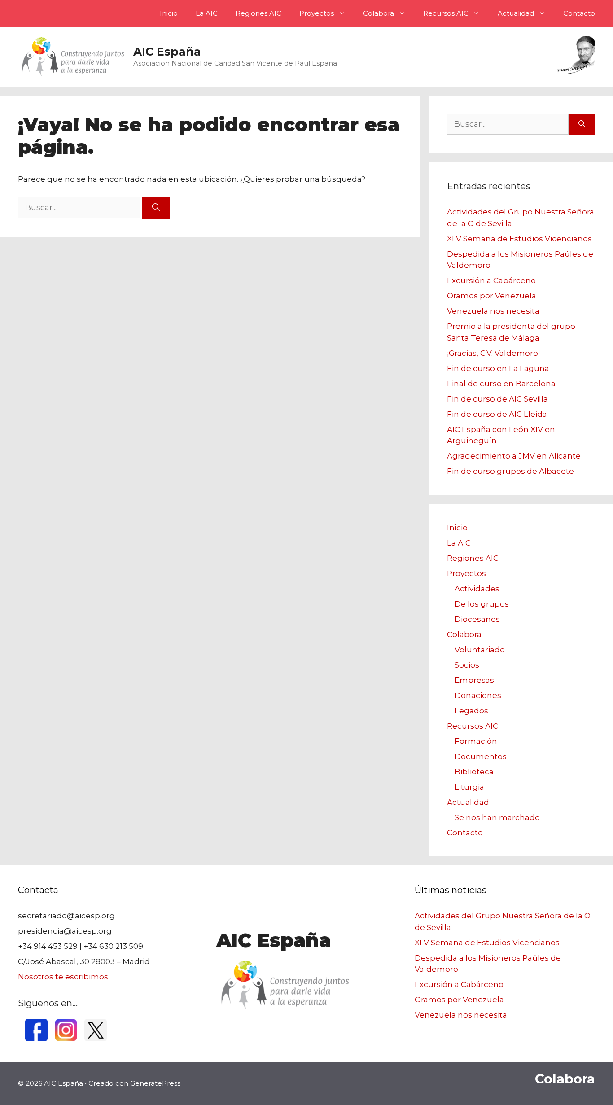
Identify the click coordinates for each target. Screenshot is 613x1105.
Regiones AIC (258, 13)
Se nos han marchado (497, 817)
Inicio (169, 13)
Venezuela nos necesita (493, 310)
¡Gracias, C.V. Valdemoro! (493, 353)
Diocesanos (477, 619)
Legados (471, 710)
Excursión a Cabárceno (491, 280)
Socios (467, 664)
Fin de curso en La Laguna (498, 368)
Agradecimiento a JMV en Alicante (514, 455)
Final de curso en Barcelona (501, 383)
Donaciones (478, 695)
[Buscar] (156, 208)
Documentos (481, 756)
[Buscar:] (80, 207)
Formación (476, 741)
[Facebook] (36, 1038)
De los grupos (482, 603)
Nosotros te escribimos (63, 976)
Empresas (474, 680)
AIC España (167, 51)
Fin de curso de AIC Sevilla (497, 398)
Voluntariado (480, 649)
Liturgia (469, 786)
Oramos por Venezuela (491, 295)
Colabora (378, 13)
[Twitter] (95, 1038)
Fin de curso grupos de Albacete (510, 471)
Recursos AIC (446, 13)
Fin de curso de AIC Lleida (497, 414)
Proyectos (316, 13)
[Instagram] (66, 1038)
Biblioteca (474, 771)
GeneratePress (155, 1083)
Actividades (477, 588)
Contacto (579, 13)
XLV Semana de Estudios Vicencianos (519, 238)
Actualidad (516, 13)
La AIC (207, 13)
